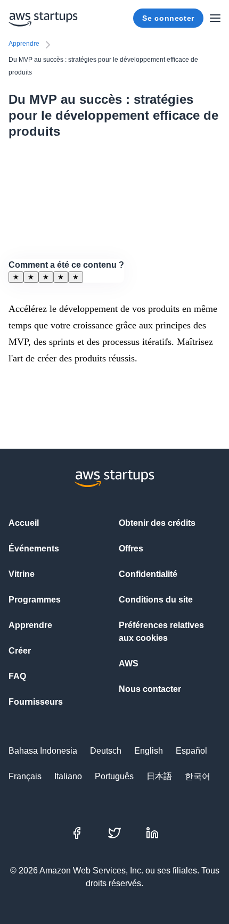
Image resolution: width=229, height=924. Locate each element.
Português (114, 776)
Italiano (68, 776)
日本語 (159, 776)
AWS (128, 663)
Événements (34, 548)
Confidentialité (148, 574)
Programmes (35, 599)
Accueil (24, 522)
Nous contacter (150, 689)
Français (25, 776)
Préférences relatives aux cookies (161, 631)
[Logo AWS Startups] (43, 18)
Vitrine (22, 574)
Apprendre (24, 43)
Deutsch (105, 750)
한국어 (197, 776)
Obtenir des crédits (157, 522)
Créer (20, 650)
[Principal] (215, 18)
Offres (131, 548)
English (148, 750)
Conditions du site (156, 599)
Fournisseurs (36, 701)
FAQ (17, 676)
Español (191, 750)
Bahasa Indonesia (43, 750)
